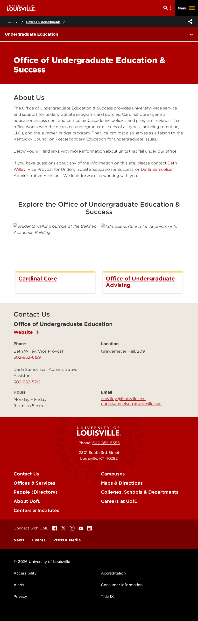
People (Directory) (35, 492)
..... (11, 21)
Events (38, 540)
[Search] (168, 8)
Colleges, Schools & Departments (139, 492)
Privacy (20, 596)
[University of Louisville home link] (21, 8)
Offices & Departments (43, 22)
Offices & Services (34, 483)
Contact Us (26, 473)
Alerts (19, 585)
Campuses (113, 473)
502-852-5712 (27, 382)
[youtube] (80, 528)
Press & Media (66, 540)
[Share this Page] (189, 21)
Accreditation (113, 573)
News (19, 540)
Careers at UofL (119, 501)
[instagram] (72, 528)
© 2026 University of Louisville (42, 561)
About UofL (27, 501)
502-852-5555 (106, 443)
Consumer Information (122, 585)
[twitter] (63, 528)
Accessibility (25, 573)
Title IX (107, 596)
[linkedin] (89, 528)
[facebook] (54, 528)
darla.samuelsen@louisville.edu (131, 403)
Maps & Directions (122, 483)
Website (24, 332)
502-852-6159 (27, 357)
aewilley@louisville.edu (123, 398)
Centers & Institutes (36, 510)
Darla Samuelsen (157, 169)
